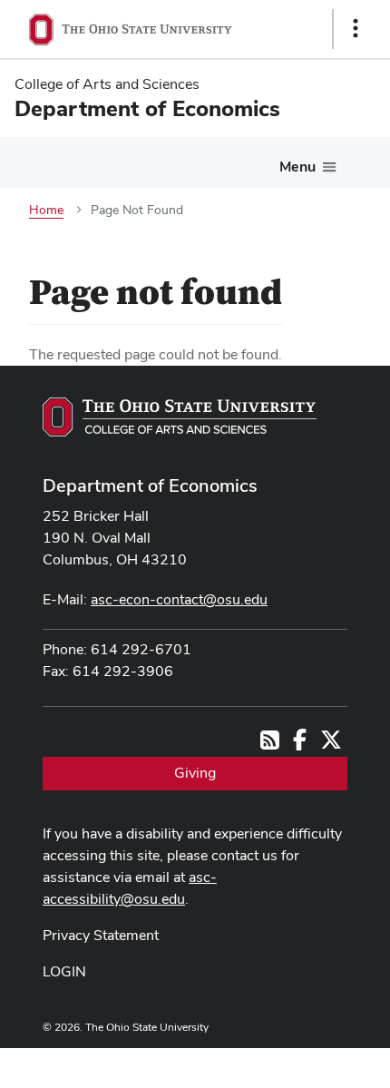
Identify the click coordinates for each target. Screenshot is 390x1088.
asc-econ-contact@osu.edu (179, 599)
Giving (195, 772)
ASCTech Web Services (291, 1063)
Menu (297, 166)
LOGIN (64, 971)
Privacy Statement (101, 935)
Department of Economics (150, 485)
